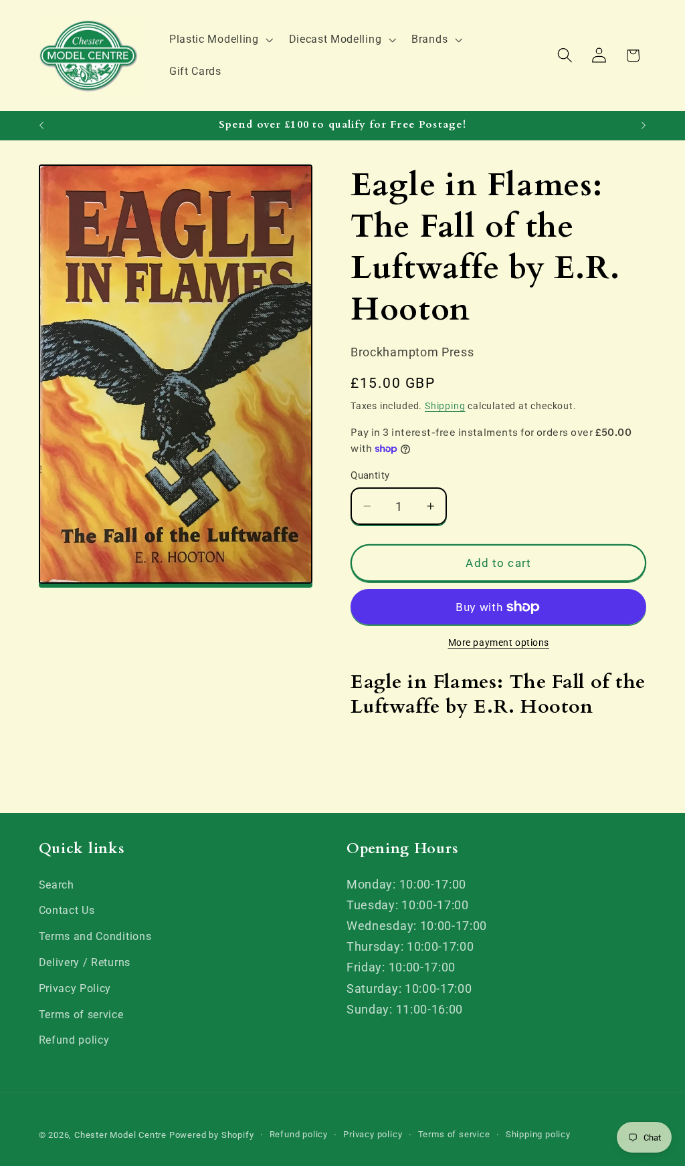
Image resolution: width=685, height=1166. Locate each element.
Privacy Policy (75, 988)
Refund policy (74, 1040)
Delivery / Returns (84, 962)
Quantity (370, 475)
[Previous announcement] (41, 125)
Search (56, 885)
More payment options (499, 642)
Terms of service (81, 1014)
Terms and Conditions (95, 936)
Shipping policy (538, 1134)
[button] (220, 39)
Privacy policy (372, 1134)
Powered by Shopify (211, 1135)
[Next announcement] (643, 125)
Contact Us (67, 910)
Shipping (445, 405)
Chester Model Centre (120, 1135)
